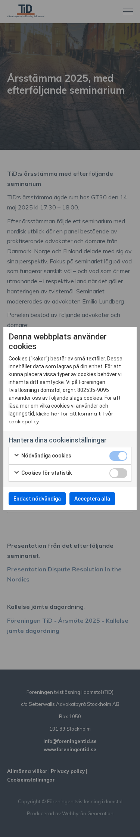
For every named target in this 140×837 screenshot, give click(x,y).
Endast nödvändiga (37, 499)
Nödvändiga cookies (45, 456)
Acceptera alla (92, 499)
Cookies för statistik (46, 473)
